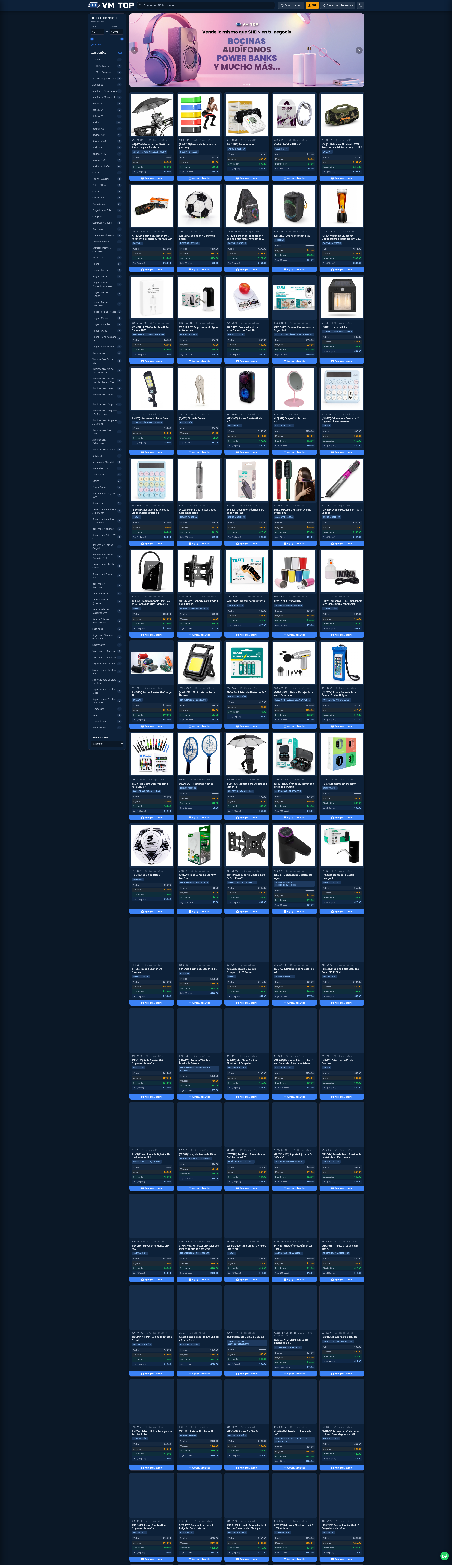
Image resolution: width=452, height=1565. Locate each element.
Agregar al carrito (153, 178)
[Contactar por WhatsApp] (444, 1556)
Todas (119, 53)
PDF (314, 5)
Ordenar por (100, 737)
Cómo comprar (293, 5)
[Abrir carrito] (360, 5)
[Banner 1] (244, 84)
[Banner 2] (247, 84)
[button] (107, 60)
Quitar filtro (96, 44)
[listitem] (151, 136)
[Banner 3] (249, 84)
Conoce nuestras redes (339, 5)
